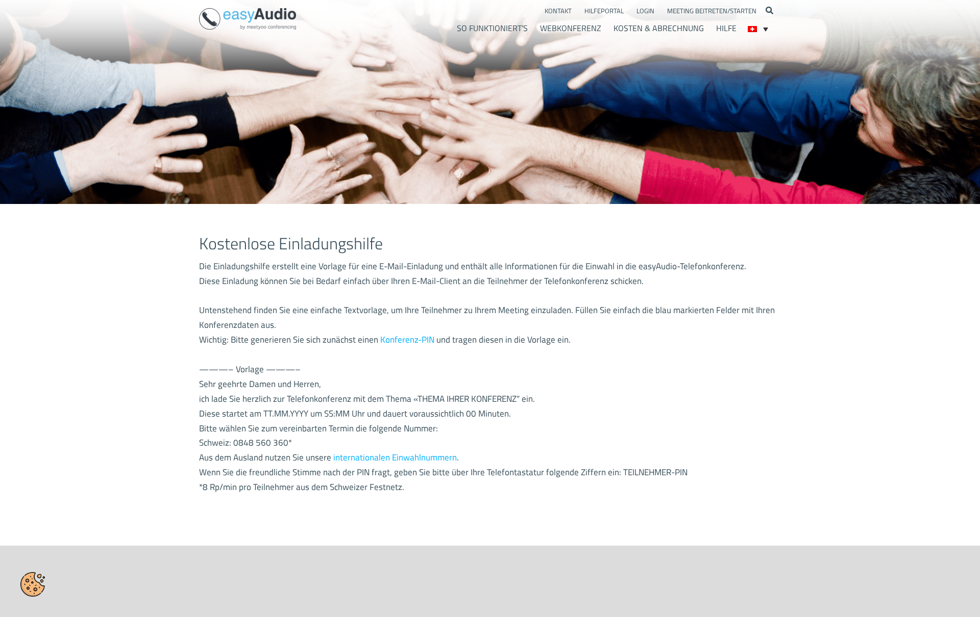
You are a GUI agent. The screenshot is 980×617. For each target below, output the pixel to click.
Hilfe (726, 28)
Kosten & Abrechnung (659, 28)
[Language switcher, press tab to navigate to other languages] (758, 29)
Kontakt (558, 11)
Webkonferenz (570, 28)
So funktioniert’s (492, 28)
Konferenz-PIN (407, 339)
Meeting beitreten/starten (711, 11)
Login (645, 11)
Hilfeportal (604, 11)
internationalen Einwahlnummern (395, 457)
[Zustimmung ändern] (32, 584)
